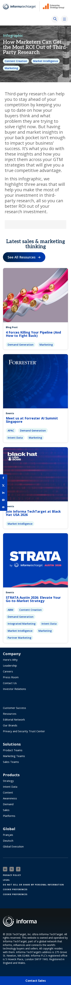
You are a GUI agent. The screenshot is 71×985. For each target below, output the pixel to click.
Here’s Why (10, 659)
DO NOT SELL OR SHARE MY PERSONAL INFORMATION (33, 885)
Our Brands (10, 725)
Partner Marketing (19, 637)
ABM (10, 609)
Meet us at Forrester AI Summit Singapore (32, 420)
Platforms (9, 816)
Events (10, 413)
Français (8, 835)
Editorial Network (14, 719)
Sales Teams (11, 762)
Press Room (11, 677)
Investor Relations (14, 689)
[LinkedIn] (5, 869)
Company (12, 654)
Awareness (10, 798)
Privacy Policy (12, 875)
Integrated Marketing (22, 623)
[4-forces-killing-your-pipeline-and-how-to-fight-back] (35, 295)
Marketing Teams (14, 756)
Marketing (11, 68)
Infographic (13, 35)
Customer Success (14, 708)
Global (9, 829)
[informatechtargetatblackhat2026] (35, 474)
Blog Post (12, 327)
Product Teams (12, 750)
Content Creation (16, 61)
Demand (8, 804)
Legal (6, 880)
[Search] (55, 19)
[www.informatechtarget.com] (21, 6)
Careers (8, 671)
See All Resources (22, 257)
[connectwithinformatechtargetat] (35, 380)
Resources (9, 713)
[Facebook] (18, 869)
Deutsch (8, 840)
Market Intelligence (45, 61)
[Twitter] (11, 869)
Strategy (8, 781)
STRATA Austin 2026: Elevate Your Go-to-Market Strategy (33, 599)
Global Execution (13, 846)
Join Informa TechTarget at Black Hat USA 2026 (33, 513)
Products (11, 775)
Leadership (10, 665)
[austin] (35, 560)
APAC (11, 430)
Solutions (12, 744)
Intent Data (15, 437)
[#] (3, 500)
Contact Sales (35, 981)
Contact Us (10, 683)
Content (8, 792)
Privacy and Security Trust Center (24, 731)
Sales (6, 810)
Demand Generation (20, 344)
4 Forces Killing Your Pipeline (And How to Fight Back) (33, 334)
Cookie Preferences (15, 889)
